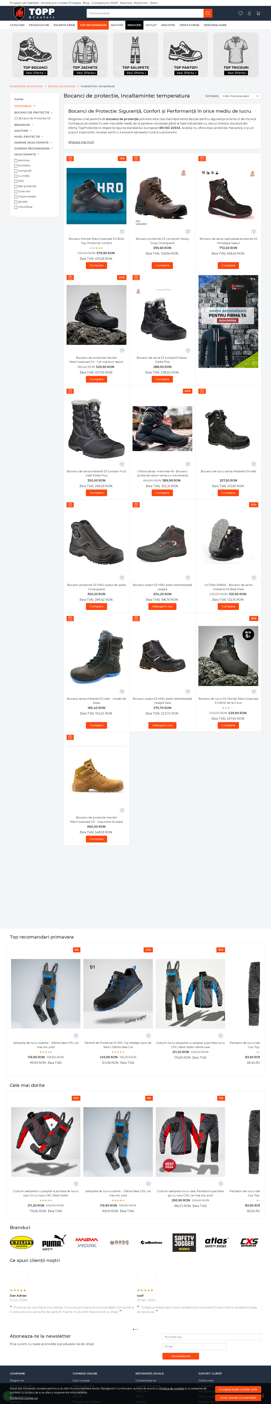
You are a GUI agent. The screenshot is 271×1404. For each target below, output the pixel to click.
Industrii (168, 25)
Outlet (151, 25)
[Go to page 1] (133, 1329)
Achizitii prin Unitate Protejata (61, 3)
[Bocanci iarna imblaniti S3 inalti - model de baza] (96, 656)
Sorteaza (211, 96)
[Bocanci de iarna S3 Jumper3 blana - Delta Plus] (162, 315)
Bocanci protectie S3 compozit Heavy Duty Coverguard (162, 241)
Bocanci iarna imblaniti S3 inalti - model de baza (96, 701)
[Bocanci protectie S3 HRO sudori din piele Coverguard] (96, 542)
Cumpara (96, 265)
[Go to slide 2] (228, 365)
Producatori (39, 25)
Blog (86, 3)
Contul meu (206, 1380)
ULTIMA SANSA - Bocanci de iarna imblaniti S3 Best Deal (228, 587)
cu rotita (23, 176)
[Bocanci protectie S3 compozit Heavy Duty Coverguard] (162, 196)
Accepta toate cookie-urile (238, 1389)
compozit (25, 170)
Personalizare (215, 25)
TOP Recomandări (93, 25)
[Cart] (258, 13)
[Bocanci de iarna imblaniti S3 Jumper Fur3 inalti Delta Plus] (96, 429)
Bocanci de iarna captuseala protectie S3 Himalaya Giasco (228, 241)
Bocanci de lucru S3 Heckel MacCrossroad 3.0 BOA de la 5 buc (228, 701)
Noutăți (117, 25)
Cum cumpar (81, 1380)
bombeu (24, 165)
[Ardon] (22, 1249)
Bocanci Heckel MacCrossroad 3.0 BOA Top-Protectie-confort (96, 241)
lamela (22, 201)
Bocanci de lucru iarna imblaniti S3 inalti (228, 471)
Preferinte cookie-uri (24, 1398)
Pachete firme (64, 25)
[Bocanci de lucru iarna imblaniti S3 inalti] (228, 429)
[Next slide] (256, 1010)
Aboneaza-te (180, 1356)
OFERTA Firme (189, 25)
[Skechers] (184, 1249)
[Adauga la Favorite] (122, 231)
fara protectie (27, 186)
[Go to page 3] (137, 1329)
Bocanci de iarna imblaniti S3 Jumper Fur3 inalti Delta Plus (96, 473)
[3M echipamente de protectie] (249, 1249)
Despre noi (17, 1380)
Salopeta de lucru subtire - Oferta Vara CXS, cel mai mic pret (46, 1045)
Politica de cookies (171, 1388)
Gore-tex (24, 191)
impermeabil (27, 196)
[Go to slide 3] (230, 365)
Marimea (126, 3)
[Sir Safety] (87, 1249)
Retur (154, 3)
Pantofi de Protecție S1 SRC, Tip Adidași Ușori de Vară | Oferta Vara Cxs (118, 1045)
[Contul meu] (249, 13)
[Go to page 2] (135, 1329)
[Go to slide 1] (226, 365)
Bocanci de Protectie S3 (34, 118)
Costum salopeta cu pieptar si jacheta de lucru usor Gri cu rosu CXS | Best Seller (45, 1193)
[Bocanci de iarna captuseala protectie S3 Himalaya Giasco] (228, 196)
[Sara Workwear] (152, 1249)
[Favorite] (240, 13)
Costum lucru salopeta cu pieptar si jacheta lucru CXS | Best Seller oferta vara (190, 1045)
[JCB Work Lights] (119, 1249)
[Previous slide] (13, 1242)
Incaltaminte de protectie (26, 86)
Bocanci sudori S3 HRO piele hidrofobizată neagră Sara (162, 701)
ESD (21, 181)
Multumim (141, 3)
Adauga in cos (162, 606)
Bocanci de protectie (61, 86)
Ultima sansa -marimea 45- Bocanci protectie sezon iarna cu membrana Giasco (162, 474)
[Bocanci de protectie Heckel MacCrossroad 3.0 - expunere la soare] (96, 775)
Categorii (17, 25)
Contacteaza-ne (146, 1380)
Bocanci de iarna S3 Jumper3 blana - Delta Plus (162, 360)
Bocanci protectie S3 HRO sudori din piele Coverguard (96, 587)
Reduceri (134, 25)
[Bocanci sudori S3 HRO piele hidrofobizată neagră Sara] (162, 656)
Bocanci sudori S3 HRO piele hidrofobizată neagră (162, 587)
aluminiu (24, 160)
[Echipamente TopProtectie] (34, 13)
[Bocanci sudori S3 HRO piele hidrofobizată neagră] (162, 542)
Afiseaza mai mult (81, 142)
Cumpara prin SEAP (104, 3)
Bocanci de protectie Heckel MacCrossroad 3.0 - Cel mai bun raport (96, 360)
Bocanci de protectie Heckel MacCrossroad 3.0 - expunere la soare (96, 819)
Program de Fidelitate (24, 3)
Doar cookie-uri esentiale (238, 1397)
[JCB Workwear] (54, 1249)
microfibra (25, 207)
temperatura (22, 105)
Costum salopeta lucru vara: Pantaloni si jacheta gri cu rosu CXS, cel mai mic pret (190, 1193)
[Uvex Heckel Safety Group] (217, 1249)
